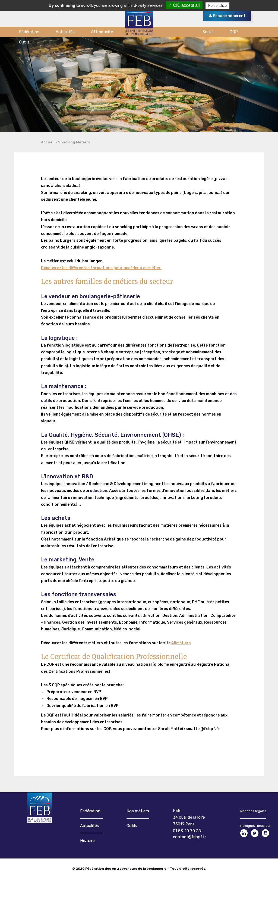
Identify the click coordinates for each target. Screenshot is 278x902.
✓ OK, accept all (184, 5)
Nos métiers (138, 811)
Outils (132, 825)
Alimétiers (181, 643)
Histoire (87, 840)
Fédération (90, 811)
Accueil (48, 142)
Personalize (217, 6)
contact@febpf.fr (189, 836)
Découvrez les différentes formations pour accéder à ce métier (101, 268)
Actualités (89, 825)
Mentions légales (253, 811)
